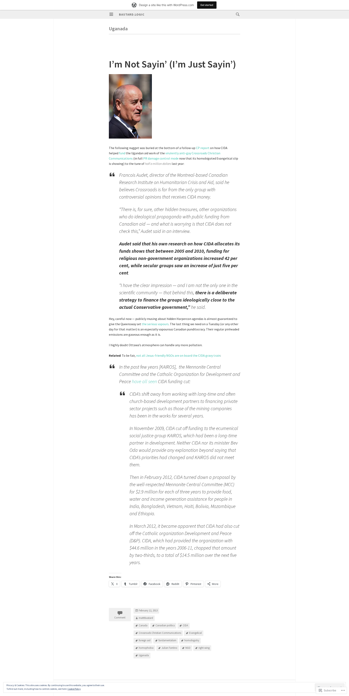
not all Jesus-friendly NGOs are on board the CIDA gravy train (178, 355)
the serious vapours (155, 324)
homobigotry (191, 640)
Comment (119, 617)
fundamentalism (167, 640)
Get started (206, 4)
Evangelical (195, 633)
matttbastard (146, 618)
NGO (187, 648)
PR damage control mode (161, 158)
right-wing (204, 648)
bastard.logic (132, 14)
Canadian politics (165, 625)
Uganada (144, 655)
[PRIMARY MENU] (111, 14)
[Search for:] (236, 14)
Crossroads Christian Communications (160, 633)
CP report (202, 148)
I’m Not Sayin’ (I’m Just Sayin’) (172, 64)
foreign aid (144, 640)
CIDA (185, 625)
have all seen (144, 381)
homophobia (146, 648)
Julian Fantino (169, 648)
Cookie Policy (74, 688)
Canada (143, 625)
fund (122, 153)
